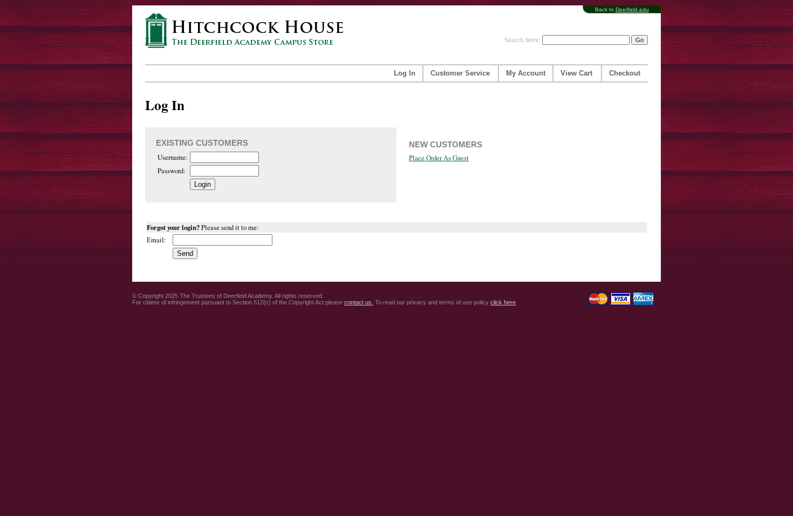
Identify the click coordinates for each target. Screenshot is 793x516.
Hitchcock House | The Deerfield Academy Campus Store (247, 30)
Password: (172, 170)
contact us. (358, 302)
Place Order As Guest (439, 157)
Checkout (624, 73)
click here (503, 302)
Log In (404, 73)
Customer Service (460, 73)
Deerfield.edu (632, 9)
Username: (173, 157)
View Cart (576, 73)
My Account (525, 73)
